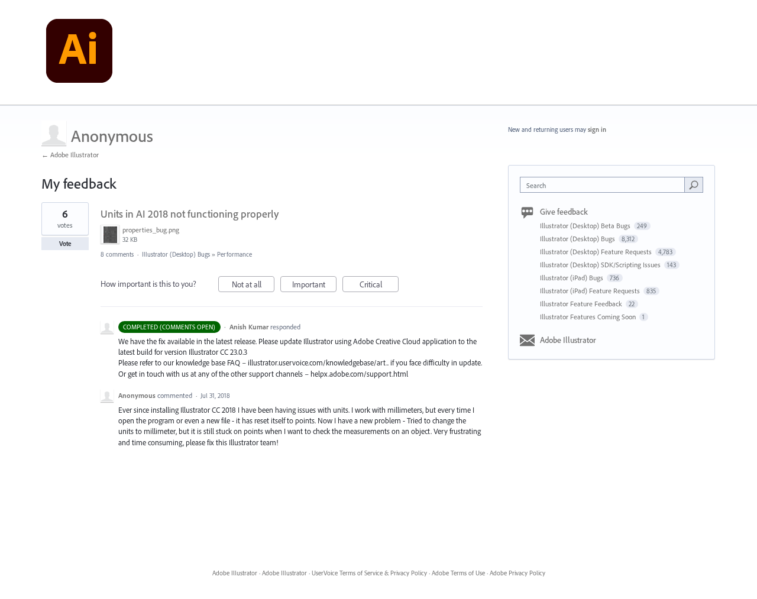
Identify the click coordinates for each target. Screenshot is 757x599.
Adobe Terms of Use (458, 573)
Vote (65, 243)
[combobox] (605, 184)
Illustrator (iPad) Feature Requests (591, 290)
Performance (234, 254)
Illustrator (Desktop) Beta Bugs (586, 225)
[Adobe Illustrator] (79, 52)
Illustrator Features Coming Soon (589, 316)
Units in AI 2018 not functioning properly (190, 214)
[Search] (693, 184)
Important (314, 285)
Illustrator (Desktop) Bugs (176, 254)
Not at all (253, 285)
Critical (379, 285)
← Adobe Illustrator (70, 154)
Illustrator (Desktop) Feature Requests (597, 251)
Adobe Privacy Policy (517, 573)
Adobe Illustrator (568, 340)
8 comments (117, 254)
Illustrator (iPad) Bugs (572, 277)
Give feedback (564, 211)
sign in (597, 129)
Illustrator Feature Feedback (582, 303)
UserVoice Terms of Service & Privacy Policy (369, 573)
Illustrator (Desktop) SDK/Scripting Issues (601, 264)
